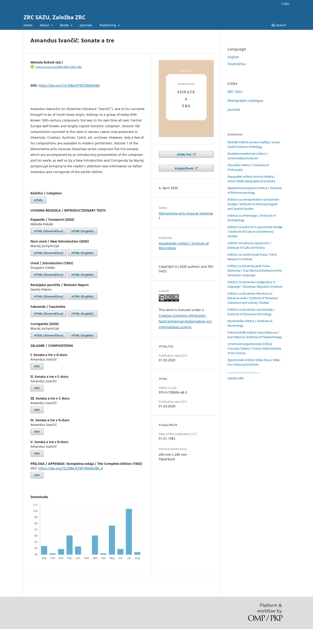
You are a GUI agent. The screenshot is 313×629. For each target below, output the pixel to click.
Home (28, 25)
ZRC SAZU (235, 91)
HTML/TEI (184, 154)
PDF (37, 366)
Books (65, 25)
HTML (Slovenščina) (48, 231)
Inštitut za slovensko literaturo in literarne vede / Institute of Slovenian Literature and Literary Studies (253, 298)
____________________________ (244, 371)
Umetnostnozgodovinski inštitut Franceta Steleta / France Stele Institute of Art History (254, 348)
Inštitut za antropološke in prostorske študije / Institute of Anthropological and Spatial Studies (253, 204)
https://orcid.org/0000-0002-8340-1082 (59, 67)
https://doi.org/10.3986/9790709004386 (69, 85)
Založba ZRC (236, 378)
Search (280, 25)
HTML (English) (82, 231)
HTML (38, 200)
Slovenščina (237, 64)
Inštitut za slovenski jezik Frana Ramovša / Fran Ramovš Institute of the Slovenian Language (255, 270)
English (233, 57)
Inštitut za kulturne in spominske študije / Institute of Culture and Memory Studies (255, 231)
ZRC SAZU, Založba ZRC (54, 17)
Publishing (108, 25)
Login (285, 3)
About (45, 25)
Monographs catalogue (245, 100)
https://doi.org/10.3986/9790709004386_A (70, 468)
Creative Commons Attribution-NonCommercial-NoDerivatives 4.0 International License (185, 321)
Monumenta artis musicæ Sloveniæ (186, 213)
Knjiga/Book (184, 168)
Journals (86, 25)
